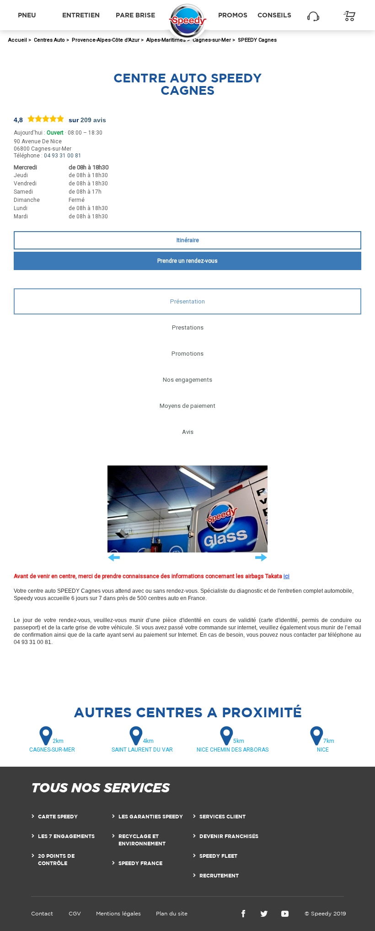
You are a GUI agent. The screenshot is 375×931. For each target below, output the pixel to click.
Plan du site (172, 913)
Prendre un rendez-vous (187, 261)
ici (286, 576)
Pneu (27, 15)
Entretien (81, 15)
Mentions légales (118, 913)
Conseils (274, 15)
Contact (42, 913)
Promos (232, 15)
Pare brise (135, 15)
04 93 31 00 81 (62, 155)
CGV (75, 913)
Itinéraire (188, 240)
